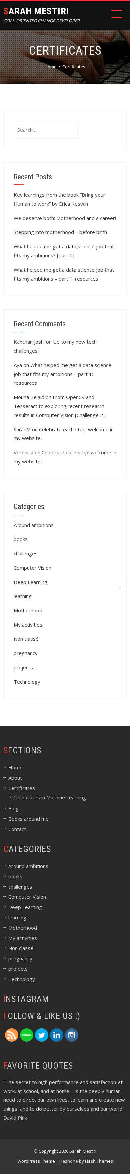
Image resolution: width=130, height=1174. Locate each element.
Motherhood (28, 610)
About (15, 777)
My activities (28, 624)
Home (15, 767)
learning (23, 596)
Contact (17, 829)
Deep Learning (30, 582)
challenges (26, 553)
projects (23, 667)
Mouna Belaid (29, 397)
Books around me (28, 818)
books (21, 539)
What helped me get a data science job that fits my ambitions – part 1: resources (62, 374)
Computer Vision (32, 567)
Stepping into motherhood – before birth (60, 232)
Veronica (23, 452)
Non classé (26, 639)
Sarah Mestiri (36, 11)
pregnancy (26, 653)
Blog (13, 808)
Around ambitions (34, 525)
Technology (27, 681)
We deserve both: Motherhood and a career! (65, 218)
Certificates (21, 788)
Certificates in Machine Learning (49, 797)
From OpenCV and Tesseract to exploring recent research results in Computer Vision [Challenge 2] (59, 406)
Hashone (68, 1161)
